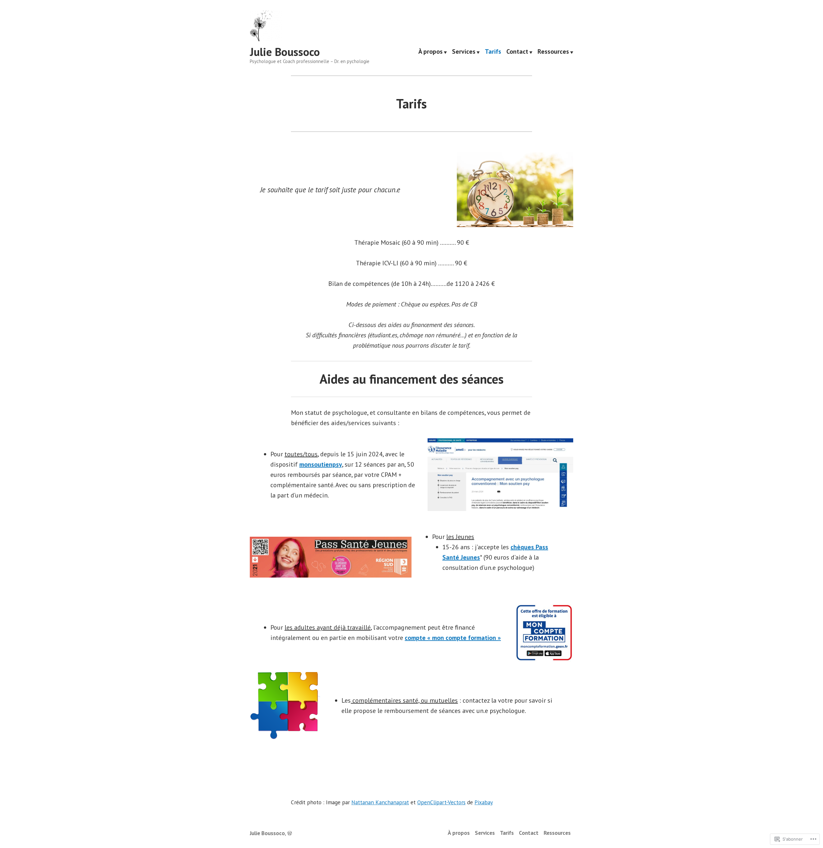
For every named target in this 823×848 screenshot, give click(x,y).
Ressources (553, 52)
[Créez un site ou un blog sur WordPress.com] (289, 833)
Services (463, 52)
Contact (517, 52)
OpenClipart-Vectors (441, 802)
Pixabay (484, 802)
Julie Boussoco (285, 51)
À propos (430, 52)
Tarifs (493, 52)
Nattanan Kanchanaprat (380, 802)
